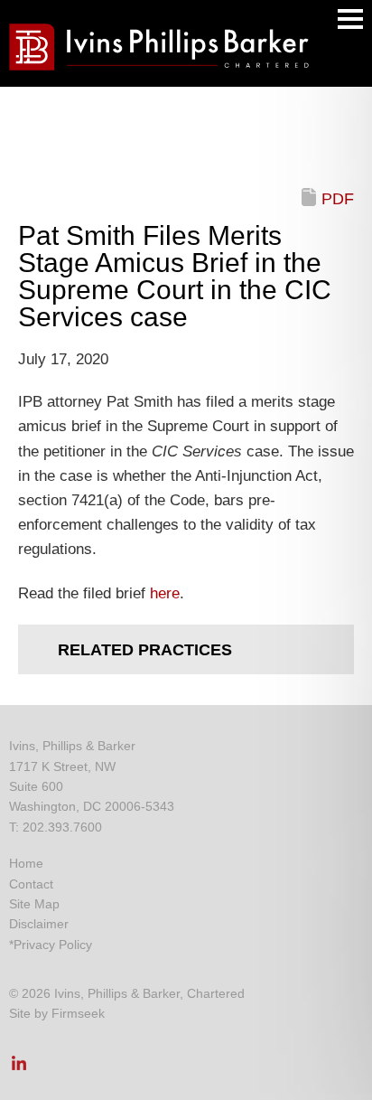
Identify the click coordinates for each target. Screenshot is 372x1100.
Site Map (34, 904)
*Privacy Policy (50, 944)
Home (26, 863)
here (165, 593)
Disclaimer (39, 924)
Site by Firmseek (57, 1013)
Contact (31, 884)
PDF (337, 199)
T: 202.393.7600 (55, 827)
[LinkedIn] (19, 1068)
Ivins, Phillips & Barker (72, 745)
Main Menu (350, 19)
